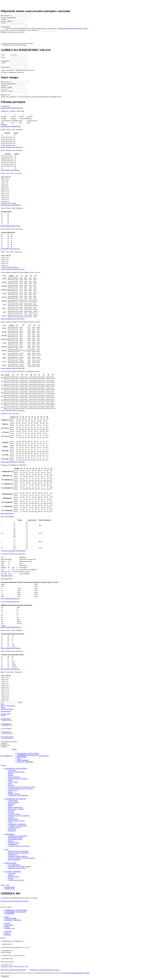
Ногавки (11, 812)
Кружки (10, 878)
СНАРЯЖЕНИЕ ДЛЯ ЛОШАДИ (27, 755)
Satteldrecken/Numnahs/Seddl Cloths (12, 108)
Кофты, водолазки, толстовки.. (18, 778)
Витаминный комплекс (15, 837)
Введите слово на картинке (29, 30)
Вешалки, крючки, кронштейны (18, 851)
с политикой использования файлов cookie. (76, 973)
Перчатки (11, 785)
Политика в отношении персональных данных (44, 970)
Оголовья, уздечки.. (14, 814)
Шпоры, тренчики (14, 793)
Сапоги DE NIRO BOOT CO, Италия (13, 410)
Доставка (7, 923)
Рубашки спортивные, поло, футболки (20, 788)
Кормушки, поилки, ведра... (17, 868)
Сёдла (10, 822)
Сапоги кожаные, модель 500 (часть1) (13, 269)
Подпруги (11, 817)
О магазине (8, 931)
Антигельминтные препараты (17, 836)
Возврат (7, 926)
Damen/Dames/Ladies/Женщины (11, 126)
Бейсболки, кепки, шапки (16, 772)
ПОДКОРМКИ (21, 757)
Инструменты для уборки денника (19, 866)
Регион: (3, 23)
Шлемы (10, 792)
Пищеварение (12, 844)
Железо (10, 805)
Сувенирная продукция (15, 880)
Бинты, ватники (13, 802)
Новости (9, 756)
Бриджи (10, 773)
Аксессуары (12, 770)
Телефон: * (4, 19)
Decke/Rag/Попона (7, 575)
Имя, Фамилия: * (6, 15)
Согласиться (5, 976)
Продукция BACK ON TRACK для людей (21, 787)
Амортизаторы (13, 800)
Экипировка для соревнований (18, 795)
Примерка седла (9, 928)
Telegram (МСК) (6, 711)
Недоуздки (11, 810)
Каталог (14, 749)
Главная (3, 765)
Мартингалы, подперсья (16, 809)
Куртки (10, 780)
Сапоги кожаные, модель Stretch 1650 (13, 368)
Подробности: (5, 95)
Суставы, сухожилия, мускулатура (19, 846)
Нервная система (13, 842)
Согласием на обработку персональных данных (72, 28)
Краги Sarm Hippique (7, 513)
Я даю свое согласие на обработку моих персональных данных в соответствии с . (47, 28)
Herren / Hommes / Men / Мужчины (12, 147)
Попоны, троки (13, 819)
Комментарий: (5, 27)
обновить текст (15, 30)
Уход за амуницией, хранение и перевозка (21, 858)
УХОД (19, 758)
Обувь (10, 783)
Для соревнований (14, 865)
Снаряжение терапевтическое (17, 825)
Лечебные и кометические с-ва (18, 856)
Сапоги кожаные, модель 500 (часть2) (13, 318)
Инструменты (12, 854)
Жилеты (10, 775)
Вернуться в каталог (21, 901)
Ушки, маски (12, 829)
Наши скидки (8, 925)
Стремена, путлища (14, 827)
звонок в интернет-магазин (7, 708)
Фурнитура (11, 830)
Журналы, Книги (13, 876)
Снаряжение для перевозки (17, 824)
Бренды (41, 756)
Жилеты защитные (14, 777)
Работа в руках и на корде (16, 820)
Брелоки (11, 875)
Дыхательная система (15, 839)
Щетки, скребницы (14, 859)
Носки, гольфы (13, 782)
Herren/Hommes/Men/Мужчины (10, 226)
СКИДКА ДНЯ (9, 889)
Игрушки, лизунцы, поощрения (18, 853)
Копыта (10, 841)
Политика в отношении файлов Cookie (13, 970)
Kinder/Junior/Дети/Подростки (10, 170)
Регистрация (11, 705)
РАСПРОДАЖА (9, 887)
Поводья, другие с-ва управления (18, 815)
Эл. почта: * (4, 89)
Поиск (20, 702)
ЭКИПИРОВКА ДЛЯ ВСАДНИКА (28, 753)
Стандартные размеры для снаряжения (13, 550)
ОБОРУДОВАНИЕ (23, 760)
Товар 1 (5, 743)
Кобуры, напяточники (15, 807)
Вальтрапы (11, 804)
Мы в (2, 704)
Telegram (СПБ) (6, 714)
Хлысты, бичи (12, 790)
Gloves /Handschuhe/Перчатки (10, 598)
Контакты (46, 756)
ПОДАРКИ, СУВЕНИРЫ (25, 762)
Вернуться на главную (8, 901)
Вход (2, 705)
